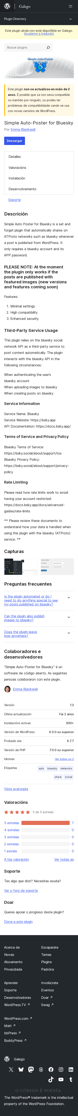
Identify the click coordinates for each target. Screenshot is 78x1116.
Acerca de (12, 947)
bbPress (12, 1033)
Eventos (47, 990)
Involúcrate (49, 983)
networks (66, 768)
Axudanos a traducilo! (39, 33)
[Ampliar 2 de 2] (68, 564)
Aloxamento (13, 962)
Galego (19, 1059)
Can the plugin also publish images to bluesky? (24, 618)
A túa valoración (16, 859)
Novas (9, 955)
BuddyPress (15, 1040)
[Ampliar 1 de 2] (32, 564)
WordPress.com (18, 1018)
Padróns (47, 969)
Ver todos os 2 (64, 759)
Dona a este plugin (18, 922)
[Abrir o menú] (71, 6)
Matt (10, 1026)
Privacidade (13, 969)
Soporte (14, 200)
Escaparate (49, 947)
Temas (46, 955)
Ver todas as (64, 859)
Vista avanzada (16, 789)
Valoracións (17, 168)
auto (41, 768)
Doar (47, 997)
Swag (47, 1005)
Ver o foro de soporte (21, 890)
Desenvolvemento (22, 189)
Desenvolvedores (17, 997)
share (58, 777)
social (68, 777)
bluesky (52, 768)
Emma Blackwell (23, 129)
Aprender (11, 983)
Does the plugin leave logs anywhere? (20, 634)
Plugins (46, 962)
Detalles (15, 157)
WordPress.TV (17, 1005)
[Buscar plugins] (48, 47)
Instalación (17, 178)
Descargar (14, 141)
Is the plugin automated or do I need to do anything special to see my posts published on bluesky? (31, 600)
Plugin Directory (15, 19)
